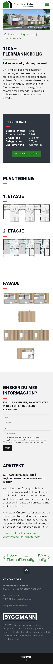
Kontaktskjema (12, 38)
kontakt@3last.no (22, 599)
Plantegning (17, 34)
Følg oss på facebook (15, 605)
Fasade (31, 34)
